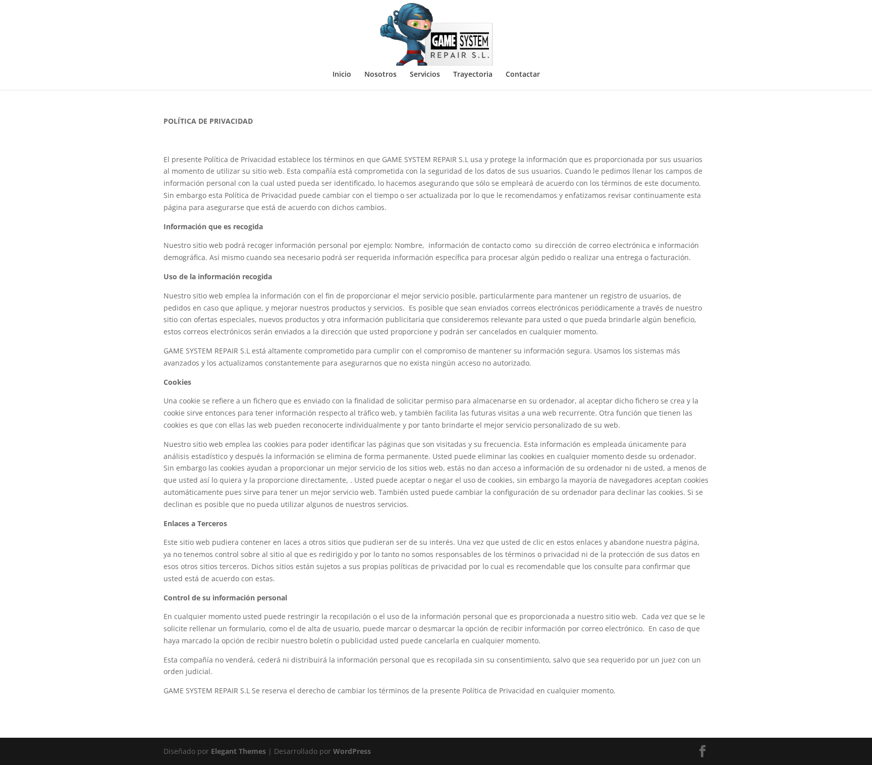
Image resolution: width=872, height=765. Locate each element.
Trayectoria (473, 75)
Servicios (425, 75)
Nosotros (380, 75)
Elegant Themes (238, 751)
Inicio (342, 75)
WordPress (352, 751)
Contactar (523, 75)
